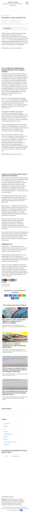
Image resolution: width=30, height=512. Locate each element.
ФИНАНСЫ (4, 22)
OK (21, 510)
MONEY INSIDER (13, 2)
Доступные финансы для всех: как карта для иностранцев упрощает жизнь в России (14, 392)
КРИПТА (5, 431)
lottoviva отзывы (23, 85)
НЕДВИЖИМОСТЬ (8, 434)
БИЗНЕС (5, 426)
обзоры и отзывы (6, 39)
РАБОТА (5, 437)
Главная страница (5, 15)
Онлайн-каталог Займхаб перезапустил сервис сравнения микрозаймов (14, 345)
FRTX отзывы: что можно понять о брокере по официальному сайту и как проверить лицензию (14, 369)
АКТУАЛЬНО (6, 423)
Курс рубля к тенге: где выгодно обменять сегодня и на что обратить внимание (14, 321)
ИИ (4, 429)
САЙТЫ (5, 439)
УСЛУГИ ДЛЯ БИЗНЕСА (9, 442)
